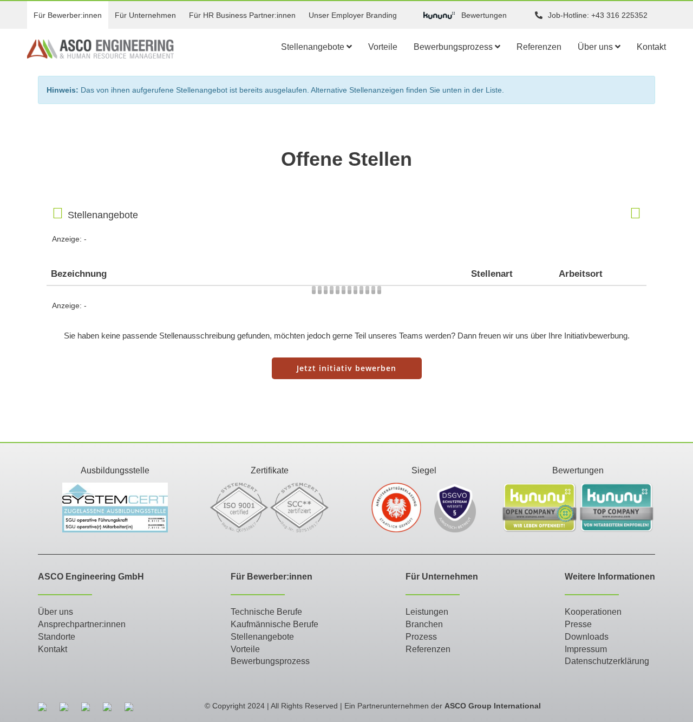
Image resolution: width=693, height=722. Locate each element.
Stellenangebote (313, 46)
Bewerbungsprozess (454, 46)
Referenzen (539, 46)
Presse (578, 624)
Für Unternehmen (145, 15)
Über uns (596, 46)
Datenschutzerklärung (607, 661)
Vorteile (382, 46)
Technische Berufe (266, 611)
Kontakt (651, 46)
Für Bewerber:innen (68, 15)
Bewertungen (484, 15)
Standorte (56, 636)
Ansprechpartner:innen (82, 624)
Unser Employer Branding (353, 15)
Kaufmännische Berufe (274, 624)
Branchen (424, 624)
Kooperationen (593, 611)
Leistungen (427, 611)
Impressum (586, 649)
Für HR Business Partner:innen (242, 15)
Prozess (421, 636)
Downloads (587, 636)
